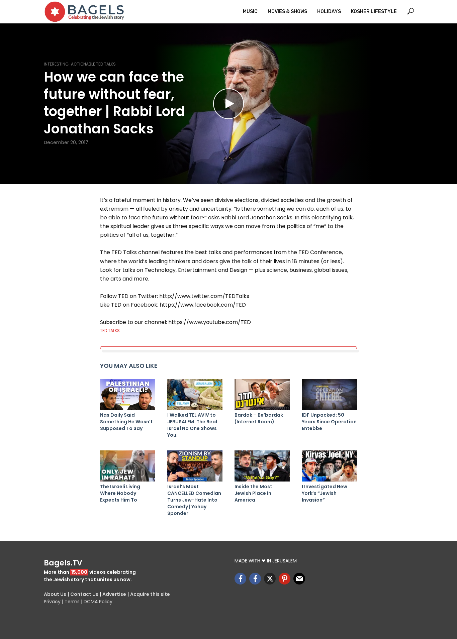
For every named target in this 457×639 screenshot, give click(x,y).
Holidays (329, 11)
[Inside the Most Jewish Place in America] (262, 466)
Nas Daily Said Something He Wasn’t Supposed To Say (126, 422)
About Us (55, 594)
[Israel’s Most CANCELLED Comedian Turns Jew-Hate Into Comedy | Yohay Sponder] (194, 466)
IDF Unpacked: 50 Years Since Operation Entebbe (329, 422)
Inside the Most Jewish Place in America (253, 493)
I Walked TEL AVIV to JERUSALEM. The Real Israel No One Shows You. (192, 425)
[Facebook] (240, 578)
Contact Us (84, 594)
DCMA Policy (98, 601)
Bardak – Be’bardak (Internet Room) (259, 418)
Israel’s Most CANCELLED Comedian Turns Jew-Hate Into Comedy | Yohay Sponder (194, 500)
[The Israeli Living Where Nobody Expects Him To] (127, 466)
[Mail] (299, 578)
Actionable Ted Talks (93, 64)
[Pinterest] (284, 578)
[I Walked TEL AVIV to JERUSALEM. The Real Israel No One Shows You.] (194, 394)
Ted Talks (110, 330)
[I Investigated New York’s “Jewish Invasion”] (329, 466)
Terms (72, 601)
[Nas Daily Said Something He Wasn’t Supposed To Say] (127, 394)
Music (250, 11)
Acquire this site (150, 594)
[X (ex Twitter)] (270, 578)
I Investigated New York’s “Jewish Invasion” (324, 493)
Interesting (56, 64)
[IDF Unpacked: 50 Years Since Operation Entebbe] (329, 394)
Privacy (52, 601)
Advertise (114, 594)
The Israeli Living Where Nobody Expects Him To (120, 493)
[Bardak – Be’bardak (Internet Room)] (262, 394)
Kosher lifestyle (374, 11)
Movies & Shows (287, 11)
